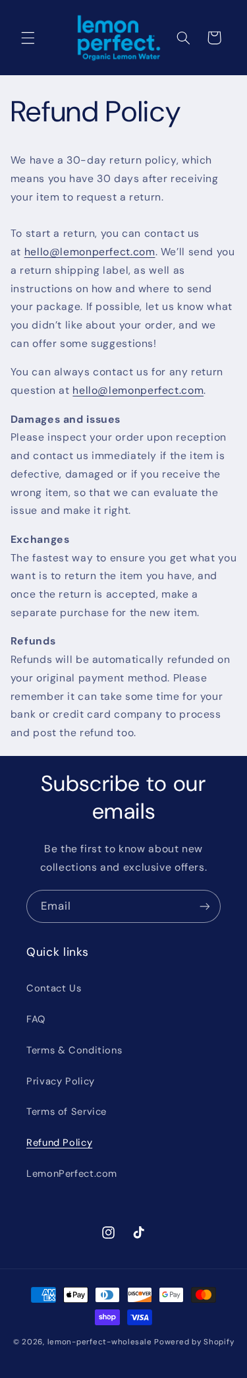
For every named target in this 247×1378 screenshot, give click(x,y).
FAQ (35, 1019)
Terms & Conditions (74, 1050)
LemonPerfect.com (71, 1173)
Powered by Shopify (194, 1342)
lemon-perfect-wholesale (99, 1342)
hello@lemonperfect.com (89, 252)
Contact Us (53, 988)
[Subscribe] (205, 906)
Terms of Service (66, 1111)
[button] (28, 37)
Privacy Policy (60, 1081)
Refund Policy (59, 1142)
